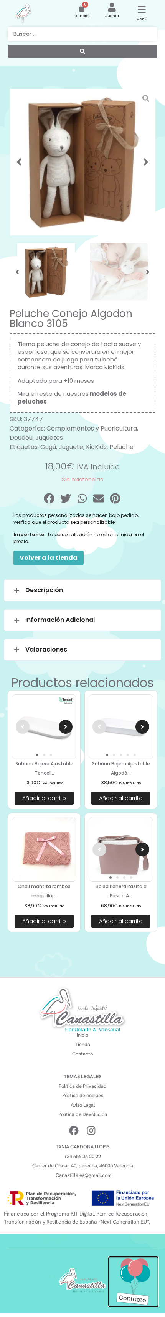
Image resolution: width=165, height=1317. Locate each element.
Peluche (121, 446)
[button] (19, 162)
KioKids (114, 367)
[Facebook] (74, 1130)
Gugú (48, 446)
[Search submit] (82, 51)
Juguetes (49, 437)
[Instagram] (91, 1130)
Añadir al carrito (44, 798)
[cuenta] (111, 7)
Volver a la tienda (49, 557)
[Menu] (141, 9)
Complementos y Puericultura (91, 428)
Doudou (21, 437)
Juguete (71, 446)
